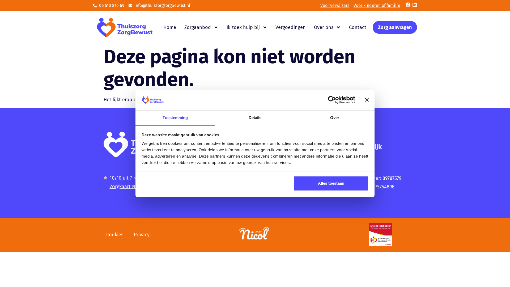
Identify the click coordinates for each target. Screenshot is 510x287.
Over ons (323, 27)
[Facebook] (408, 4)
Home (169, 27)
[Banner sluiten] (367, 100)
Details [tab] (255, 117)
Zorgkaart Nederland (132, 186)
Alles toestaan (331, 183)
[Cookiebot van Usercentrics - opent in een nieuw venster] (332, 100)
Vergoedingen (290, 27)
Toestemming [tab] (175, 117)
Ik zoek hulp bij (243, 27)
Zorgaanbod (197, 27)
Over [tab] (334, 117)
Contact (357, 27)
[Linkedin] (414, 4)
